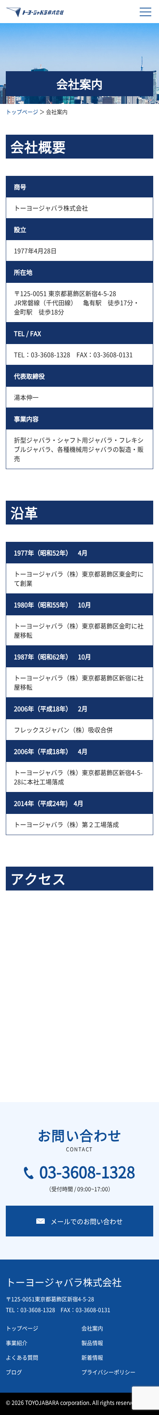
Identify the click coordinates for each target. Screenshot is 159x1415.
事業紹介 (16, 1343)
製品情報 (92, 1343)
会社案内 (92, 1328)
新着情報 (92, 1357)
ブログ (14, 1372)
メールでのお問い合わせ (87, 1221)
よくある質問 (22, 1357)
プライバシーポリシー (108, 1372)
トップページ (22, 111)
